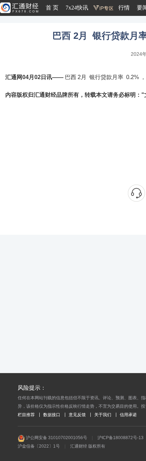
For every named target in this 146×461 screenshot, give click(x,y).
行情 (124, 8)
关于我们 (102, 414)
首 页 (52, 8)
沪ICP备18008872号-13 (120, 437)
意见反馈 (77, 414)
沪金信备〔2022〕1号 (39, 446)
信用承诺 (128, 414)
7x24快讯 (77, 8)
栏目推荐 (26, 414)
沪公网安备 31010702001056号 (56, 437)
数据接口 (51, 414)
